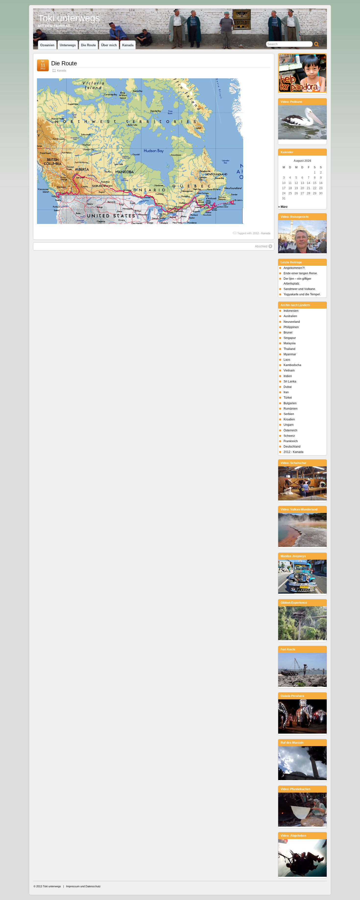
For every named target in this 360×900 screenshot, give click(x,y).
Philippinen (291, 327)
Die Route (88, 45)
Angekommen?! (294, 268)
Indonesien (291, 310)
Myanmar (290, 354)
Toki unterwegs (69, 18)
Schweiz (289, 436)
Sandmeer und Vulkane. (300, 289)
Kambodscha (292, 365)
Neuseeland (292, 321)
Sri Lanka (290, 381)
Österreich (290, 430)
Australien (290, 316)
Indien (288, 376)
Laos (287, 359)
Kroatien (289, 419)
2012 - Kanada (261, 233)
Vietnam (289, 370)
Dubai (288, 387)
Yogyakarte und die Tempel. (302, 294)
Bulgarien (290, 403)
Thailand (289, 349)
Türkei (288, 397)
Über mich (109, 45)
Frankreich (291, 441)
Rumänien (291, 408)
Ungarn (289, 425)
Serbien (289, 414)
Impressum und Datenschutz (83, 886)
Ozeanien (47, 45)
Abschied (261, 246)
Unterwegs (68, 45)
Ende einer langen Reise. (301, 273)
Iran (286, 392)
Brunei (288, 332)
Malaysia (290, 343)
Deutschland (292, 446)
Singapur (290, 338)
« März (283, 206)
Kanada (127, 45)
